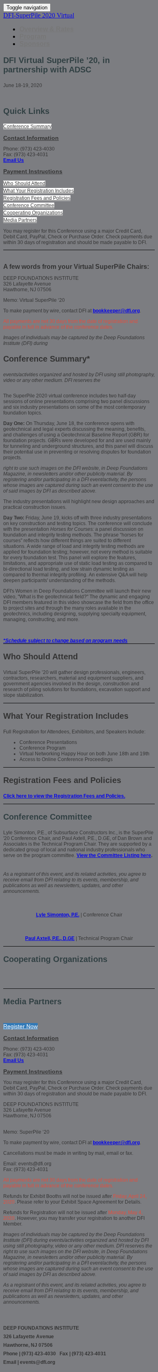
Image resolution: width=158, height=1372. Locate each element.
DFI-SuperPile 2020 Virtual (38, 15)
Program (32, 36)
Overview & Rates (46, 29)
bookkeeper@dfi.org (116, 311)
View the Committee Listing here (114, 855)
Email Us (13, 160)
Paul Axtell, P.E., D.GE (50, 938)
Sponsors (34, 43)
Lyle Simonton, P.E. (57, 915)
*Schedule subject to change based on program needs (65, 640)
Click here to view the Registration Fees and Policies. (64, 796)
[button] (27, 126)
